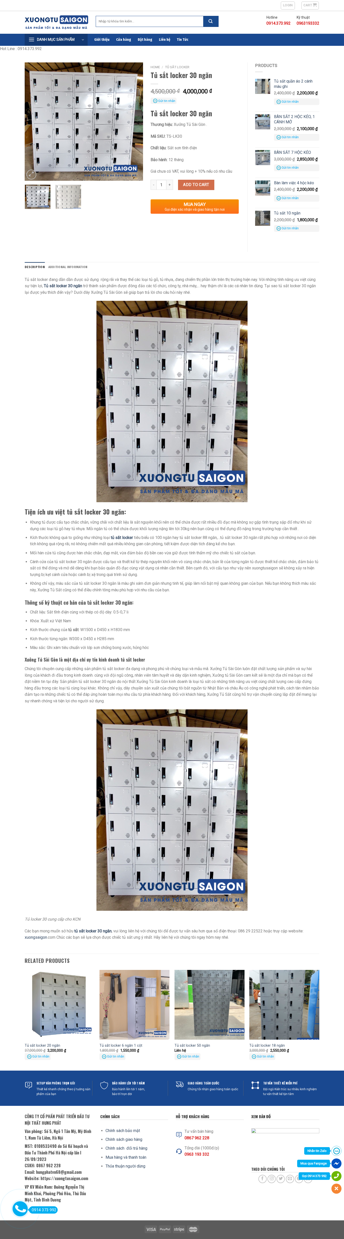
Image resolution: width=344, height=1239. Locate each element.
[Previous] (33, 121)
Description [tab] (35, 267)
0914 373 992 (44, 1210)
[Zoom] (31, 174)
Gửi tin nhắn (166, 101)
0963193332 (308, 23)
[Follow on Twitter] (281, 1179)
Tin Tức (182, 40)
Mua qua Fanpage (313, 1163)
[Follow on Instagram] (271, 1179)
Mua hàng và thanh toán (126, 1157)
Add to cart (196, 184)
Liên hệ (164, 40)
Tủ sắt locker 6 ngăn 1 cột (120, 1045)
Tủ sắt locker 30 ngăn (63, 285)
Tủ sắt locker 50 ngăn (192, 1045)
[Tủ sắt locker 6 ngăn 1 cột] (134, 1005)
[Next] (134, 121)
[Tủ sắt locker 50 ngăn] (210, 1005)
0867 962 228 (197, 1138)
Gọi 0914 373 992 (314, 1176)
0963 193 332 (197, 1154)
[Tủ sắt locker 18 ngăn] (284, 1005)
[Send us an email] (290, 1179)
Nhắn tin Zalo (317, 1151)
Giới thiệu (102, 40)
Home (155, 67)
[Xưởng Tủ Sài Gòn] (56, 22)
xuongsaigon (36, 937)
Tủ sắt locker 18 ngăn (267, 1045)
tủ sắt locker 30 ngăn (93, 931)
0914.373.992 (278, 23)
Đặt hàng (145, 40)
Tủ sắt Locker (177, 67)
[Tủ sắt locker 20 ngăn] (60, 1005)
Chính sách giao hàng (124, 1139)
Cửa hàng (123, 40)
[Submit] (210, 21)
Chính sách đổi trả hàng (126, 1148)
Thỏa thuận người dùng (125, 1166)
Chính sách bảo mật (123, 1130)
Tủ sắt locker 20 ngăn (42, 1045)
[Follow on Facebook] (262, 1179)
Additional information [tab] (68, 267)
